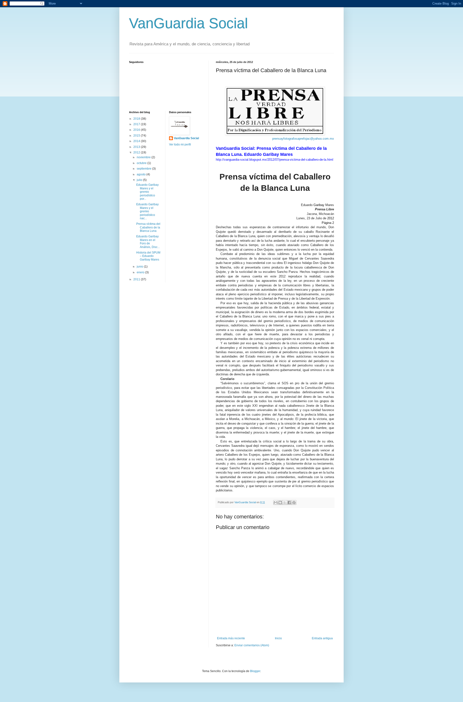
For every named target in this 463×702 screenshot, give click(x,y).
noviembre (144, 157)
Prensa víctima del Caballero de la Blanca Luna (148, 227)
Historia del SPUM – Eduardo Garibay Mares (148, 256)
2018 (137, 118)
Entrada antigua (322, 638)
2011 (137, 279)
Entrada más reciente (231, 638)
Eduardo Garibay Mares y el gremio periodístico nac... (147, 211)
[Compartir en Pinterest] (294, 502)
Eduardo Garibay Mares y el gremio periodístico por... (147, 191)
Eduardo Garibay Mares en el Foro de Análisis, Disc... (148, 241)
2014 (137, 141)
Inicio (278, 638)
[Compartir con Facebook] (289, 502)
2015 (137, 135)
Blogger (255, 671)
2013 (137, 147)
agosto (141, 174)
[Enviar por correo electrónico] (275, 502)
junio (140, 266)
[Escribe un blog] (280, 502)
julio (140, 180)
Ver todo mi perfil (180, 144)
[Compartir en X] (284, 502)
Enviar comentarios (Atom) (251, 645)
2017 (137, 124)
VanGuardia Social (188, 23)
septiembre (144, 168)
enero (141, 272)
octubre (142, 163)
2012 (137, 152)
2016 (137, 129)
